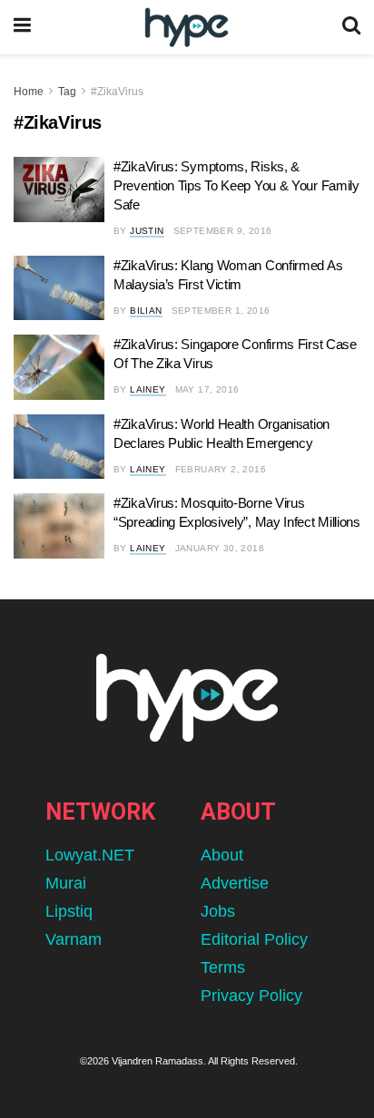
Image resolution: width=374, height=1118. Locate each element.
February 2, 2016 (220, 469)
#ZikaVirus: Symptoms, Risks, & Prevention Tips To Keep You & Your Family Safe (236, 185)
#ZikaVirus (117, 91)
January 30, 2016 (219, 548)
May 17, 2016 (207, 389)
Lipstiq (69, 911)
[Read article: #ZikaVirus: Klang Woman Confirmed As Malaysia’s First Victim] (59, 288)
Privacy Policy (251, 996)
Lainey (147, 389)
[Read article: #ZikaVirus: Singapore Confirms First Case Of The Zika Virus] (59, 367)
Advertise (235, 883)
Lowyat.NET (89, 855)
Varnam (73, 939)
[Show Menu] (22, 27)
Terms (223, 967)
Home (29, 91)
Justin (146, 231)
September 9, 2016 (222, 231)
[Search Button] (351, 27)
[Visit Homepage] (186, 27)
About (222, 855)
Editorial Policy (254, 939)
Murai (65, 883)
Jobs (218, 911)
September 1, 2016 (221, 311)
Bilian (146, 311)
